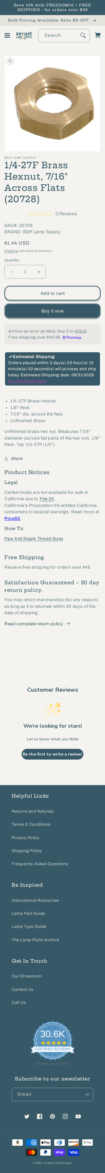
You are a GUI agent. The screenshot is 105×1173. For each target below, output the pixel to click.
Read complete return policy (33, 623)
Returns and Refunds (33, 811)
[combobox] (64, 35)
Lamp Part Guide (28, 913)
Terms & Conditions (31, 824)
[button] (7, 35)
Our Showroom (26, 976)
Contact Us (23, 989)
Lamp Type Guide (29, 926)
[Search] (83, 35)
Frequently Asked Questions (40, 864)
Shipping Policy (27, 851)
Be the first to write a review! (52, 754)
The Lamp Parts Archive (35, 940)
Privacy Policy (25, 838)
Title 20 (46, 499)
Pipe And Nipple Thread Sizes (33, 538)
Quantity (12, 260)
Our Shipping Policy (27, 381)
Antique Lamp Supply (58, 1163)
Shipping (11, 250)
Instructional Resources (35, 900)
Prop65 (12, 518)
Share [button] (17, 458)
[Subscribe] (86, 1094)
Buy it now (52, 311)
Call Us (19, 1002)
